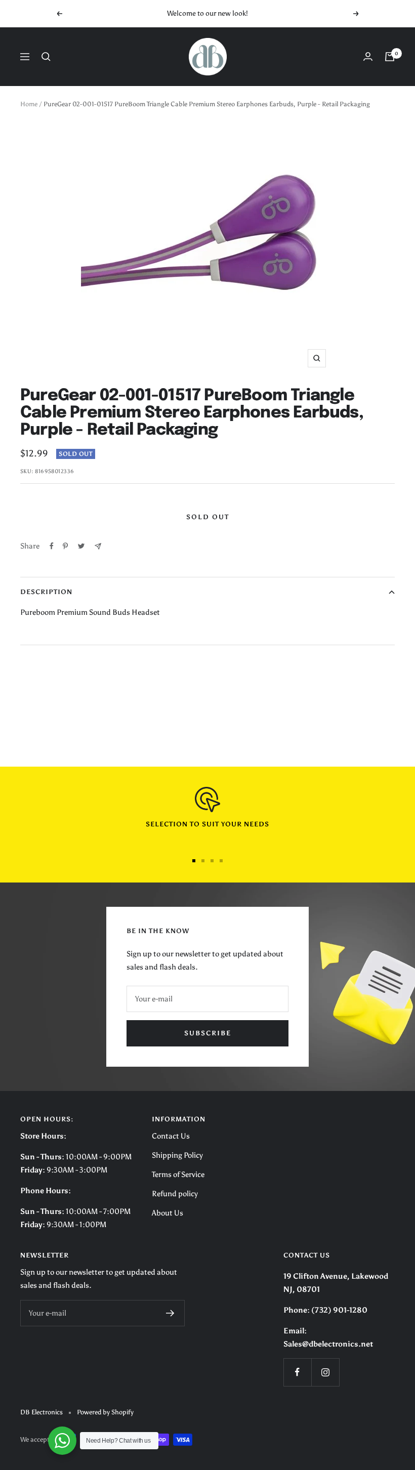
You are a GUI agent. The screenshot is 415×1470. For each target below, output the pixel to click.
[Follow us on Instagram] (325, 1372)
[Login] (367, 56)
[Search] (46, 56)
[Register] (170, 1313)
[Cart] (390, 56)
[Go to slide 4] (221, 860)
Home (28, 104)
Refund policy (175, 1193)
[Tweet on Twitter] (81, 546)
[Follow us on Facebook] (297, 1372)
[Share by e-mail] (98, 546)
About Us (167, 1212)
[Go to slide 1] (193, 860)
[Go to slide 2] (202, 860)
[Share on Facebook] (52, 546)
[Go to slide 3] (212, 860)
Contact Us (171, 1136)
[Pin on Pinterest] (65, 546)
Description (46, 592)
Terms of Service (178, 1174)
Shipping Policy (177, 1155)
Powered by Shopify (105, 1412)
